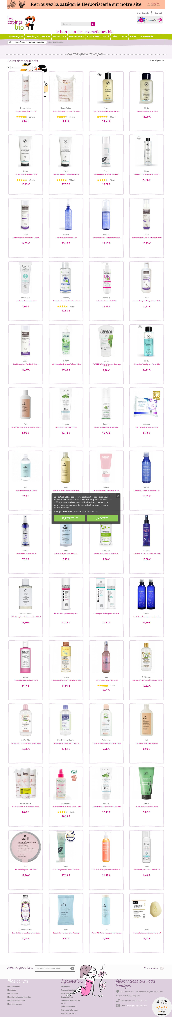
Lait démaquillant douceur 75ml (26, 301)
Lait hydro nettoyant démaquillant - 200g (66, 174)
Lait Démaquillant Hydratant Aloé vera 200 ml (66, 364)
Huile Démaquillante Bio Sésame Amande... (66, 490)
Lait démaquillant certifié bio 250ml (147, 743)
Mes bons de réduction (16, 1001)
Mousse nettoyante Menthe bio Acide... (106, 427)
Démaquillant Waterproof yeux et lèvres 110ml (66, 680)
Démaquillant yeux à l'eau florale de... (66, 553)
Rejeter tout (70, 518)
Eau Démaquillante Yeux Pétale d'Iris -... (26, 364)
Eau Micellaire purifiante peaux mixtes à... (66, 743)
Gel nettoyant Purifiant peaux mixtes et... (107, 613)
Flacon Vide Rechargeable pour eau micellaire (107, 933)
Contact (158, 13)
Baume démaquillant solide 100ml (26, 870)
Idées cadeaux (119, 37)
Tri (8, 67)
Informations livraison (69, 1010)
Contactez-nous (67, 997)
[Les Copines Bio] (32, 22)
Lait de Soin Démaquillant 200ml (106, 301)
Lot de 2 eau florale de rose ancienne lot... (147, 617)
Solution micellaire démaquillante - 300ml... (26, 237)
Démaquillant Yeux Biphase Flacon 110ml (147, 364)
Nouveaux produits (68, 990)
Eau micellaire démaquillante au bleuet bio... (26, 933)
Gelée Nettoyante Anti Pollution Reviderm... (66, 870)
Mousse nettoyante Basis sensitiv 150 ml (147, 870)
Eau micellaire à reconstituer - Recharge (66, 933)
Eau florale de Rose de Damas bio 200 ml (147, 553)
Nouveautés (146, 37)
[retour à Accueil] (10, 42)
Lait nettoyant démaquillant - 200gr (26, 174)
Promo (133, 37)
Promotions (65, 987)
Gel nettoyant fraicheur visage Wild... (147, 806)
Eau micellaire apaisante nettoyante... (66, 613)
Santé (106, 37)
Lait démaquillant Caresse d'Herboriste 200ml (147, 237)
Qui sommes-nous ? (68, 1006)
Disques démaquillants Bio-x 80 (26, 111)
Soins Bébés (93, 37)
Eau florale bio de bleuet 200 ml (26, 553)
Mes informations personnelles (19, 997)
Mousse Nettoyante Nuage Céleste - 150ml (147, 301)
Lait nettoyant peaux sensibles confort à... (106, 490)
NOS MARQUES (16, 37)
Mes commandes (14, 987)
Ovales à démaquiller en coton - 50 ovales (66, 111)
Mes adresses (12, 994)
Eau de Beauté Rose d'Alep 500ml (107, 680)
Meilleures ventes (68, 994)
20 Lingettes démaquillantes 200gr (147, 427)
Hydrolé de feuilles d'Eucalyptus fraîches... (107, 111)
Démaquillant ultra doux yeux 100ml (26, 680)
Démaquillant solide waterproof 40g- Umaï (147, 933)
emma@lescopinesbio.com (137, 1006)
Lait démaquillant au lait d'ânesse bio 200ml (107, 743)
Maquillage (59, 37)
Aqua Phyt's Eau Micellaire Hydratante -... (147, 174)
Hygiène (46, 37)
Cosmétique (32, 37)
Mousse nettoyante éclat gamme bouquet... (107, 237)
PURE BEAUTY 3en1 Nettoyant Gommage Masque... (107, 364)
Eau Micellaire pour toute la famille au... (106, 553)
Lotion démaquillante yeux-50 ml (147, 111)
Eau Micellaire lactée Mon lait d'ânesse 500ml (26, 743)
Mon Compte (143, 13)
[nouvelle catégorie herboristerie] (86, 4)
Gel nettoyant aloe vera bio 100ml (66, 427)
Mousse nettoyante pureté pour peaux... (107, 174)
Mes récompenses (14, 1004)
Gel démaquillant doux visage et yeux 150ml (66, 806)
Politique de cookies (63, 511)
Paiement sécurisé (68, 1013)
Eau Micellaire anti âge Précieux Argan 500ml (147, 680)
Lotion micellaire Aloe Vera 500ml (26, 490)
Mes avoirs (11, 990)
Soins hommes (76, 37)
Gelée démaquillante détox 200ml (66, 237)
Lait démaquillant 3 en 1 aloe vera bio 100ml (107, 806)
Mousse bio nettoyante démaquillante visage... (26, 427)
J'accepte (102, 518)
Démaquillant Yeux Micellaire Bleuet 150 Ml (66, 301)
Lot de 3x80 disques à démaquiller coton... (26, 806)
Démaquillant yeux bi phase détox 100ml (147, 490)
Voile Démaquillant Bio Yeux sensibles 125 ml (26, 617)
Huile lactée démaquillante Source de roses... (106, 870)
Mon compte (17, 981)
